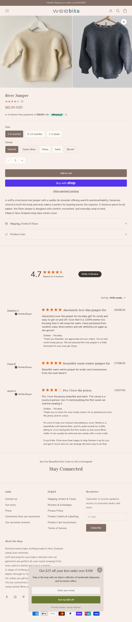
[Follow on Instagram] (15, 597)
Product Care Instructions (62, 522)
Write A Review (90, 274)
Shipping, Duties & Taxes (62, 499)
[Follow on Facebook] (6, 597)
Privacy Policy (55, 510)
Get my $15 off (66, 599)
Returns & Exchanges (60, 505)
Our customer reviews (17, 522)
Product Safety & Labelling (63, 516)
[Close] (100, 570)
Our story (10, 505)
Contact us (11, 499)
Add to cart (66, 173)
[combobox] (113, 297)
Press (8, 510)
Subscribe (96, 527)
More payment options (66, 191)
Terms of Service (57, 528)
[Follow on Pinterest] (23, 597)
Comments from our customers (22, 516)
